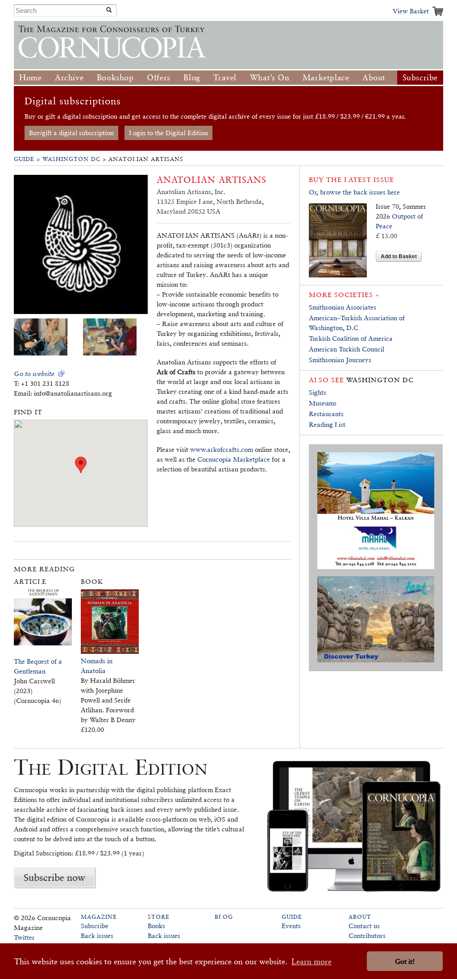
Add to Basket (399, 256)
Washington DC (71, 159)
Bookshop (115, 77)
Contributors (367, 935)
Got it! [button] (405, 961)
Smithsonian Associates (342, 307)
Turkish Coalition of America (351, 338)
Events (291, 925)
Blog (191, 77)
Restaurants (326, 413)
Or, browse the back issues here (354, 192)
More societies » (344, 294)
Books (156, 925)
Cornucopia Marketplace (233, 459)
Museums (323, 403)
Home (30, 77)
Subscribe (420, 77)
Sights (317, 392)
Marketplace (326, 77)
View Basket (411, 11)
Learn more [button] (311, 961)
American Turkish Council (346, 349)
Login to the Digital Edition (168, 132)
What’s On (269, 77)
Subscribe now (54, 877)
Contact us (364, 925)
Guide (24, 159)
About (374, 77)
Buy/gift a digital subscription (71, 132)
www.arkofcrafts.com (221, 449)
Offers (158, 77)
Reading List (327, 424)
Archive (69, 77)
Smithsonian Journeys (340, 360)
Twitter (24, 937)
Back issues (97, 935)
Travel (225, 77)
